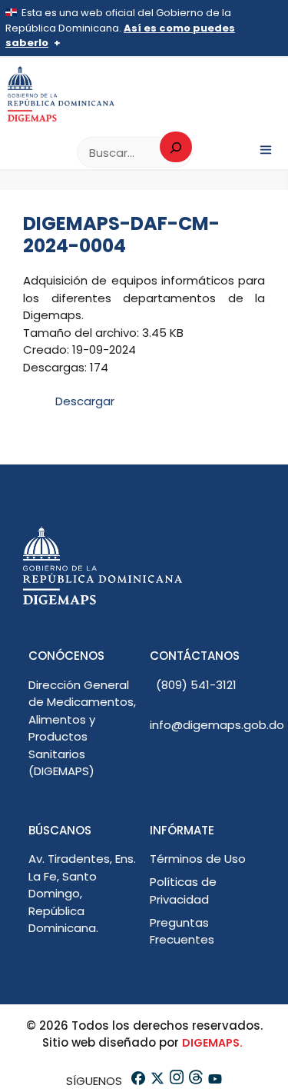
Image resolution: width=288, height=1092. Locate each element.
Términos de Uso (198, 859)
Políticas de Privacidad (183, 890)
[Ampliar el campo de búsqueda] (176, 147)
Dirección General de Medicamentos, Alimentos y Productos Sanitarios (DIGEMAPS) (82, 728)
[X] (156, 1081)
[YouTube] (214, 1081)
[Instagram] (175, 1081)
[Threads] (195, 1081)
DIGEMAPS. (212, 1042)
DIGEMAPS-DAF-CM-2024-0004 (121, 234)
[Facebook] (137, 1081)
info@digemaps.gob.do (217, 725)
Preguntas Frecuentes (182, 931)
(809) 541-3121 (196, 685)
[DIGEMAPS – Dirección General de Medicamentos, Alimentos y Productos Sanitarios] (61, 94)
